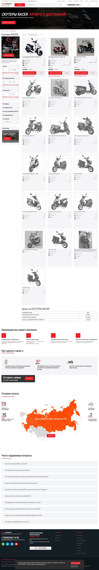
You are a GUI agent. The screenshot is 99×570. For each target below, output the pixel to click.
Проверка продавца (94, 1)
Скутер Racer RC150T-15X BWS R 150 (57, 135)
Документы (58, 535)
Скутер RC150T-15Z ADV (80, 57)
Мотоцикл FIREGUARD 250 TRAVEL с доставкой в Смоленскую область (9, 134)
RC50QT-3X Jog (26, 287)
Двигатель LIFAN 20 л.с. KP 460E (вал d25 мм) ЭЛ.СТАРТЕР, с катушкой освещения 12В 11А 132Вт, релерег (85, 250)
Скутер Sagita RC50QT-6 (28, 135)
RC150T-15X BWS (78, 173)
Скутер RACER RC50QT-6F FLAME (30, 173)
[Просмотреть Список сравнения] (85, 4)
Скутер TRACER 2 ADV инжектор (30, 249)
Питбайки (79, 548)
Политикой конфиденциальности (38, 564)
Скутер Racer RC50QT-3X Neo (29, 211)
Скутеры (7, 30)
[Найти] (60, 5)
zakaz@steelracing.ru (32, 1)
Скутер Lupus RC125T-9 (79, 211)
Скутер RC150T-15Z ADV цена (29, 317)
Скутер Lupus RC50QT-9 (54, 173)
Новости (81, 1)
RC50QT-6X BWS (52, 249)
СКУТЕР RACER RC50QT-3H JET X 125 (83, 98)
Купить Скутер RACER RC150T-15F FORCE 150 (33, 319)
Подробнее (6, 138)
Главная (2, 30)
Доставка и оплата (61, 1)
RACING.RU (6, 4)
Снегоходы (79, 538)
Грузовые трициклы (81, 553)
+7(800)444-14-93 (21, 1)
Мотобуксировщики (81, 540)
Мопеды (79, 545)
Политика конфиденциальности (8, 559)
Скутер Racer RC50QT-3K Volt (55, 98)
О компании (70, 1)
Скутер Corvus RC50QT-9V (29, 98)
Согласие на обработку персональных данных (11, 561)
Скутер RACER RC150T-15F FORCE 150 (32, 57)
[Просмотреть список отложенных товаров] (88, 4)
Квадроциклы (80, 543)
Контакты (87, 1)
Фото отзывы (76, 1)
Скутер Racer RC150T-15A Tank (81, 135)
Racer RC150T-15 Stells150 (54, 211)
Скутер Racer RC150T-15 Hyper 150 (56, 57)
